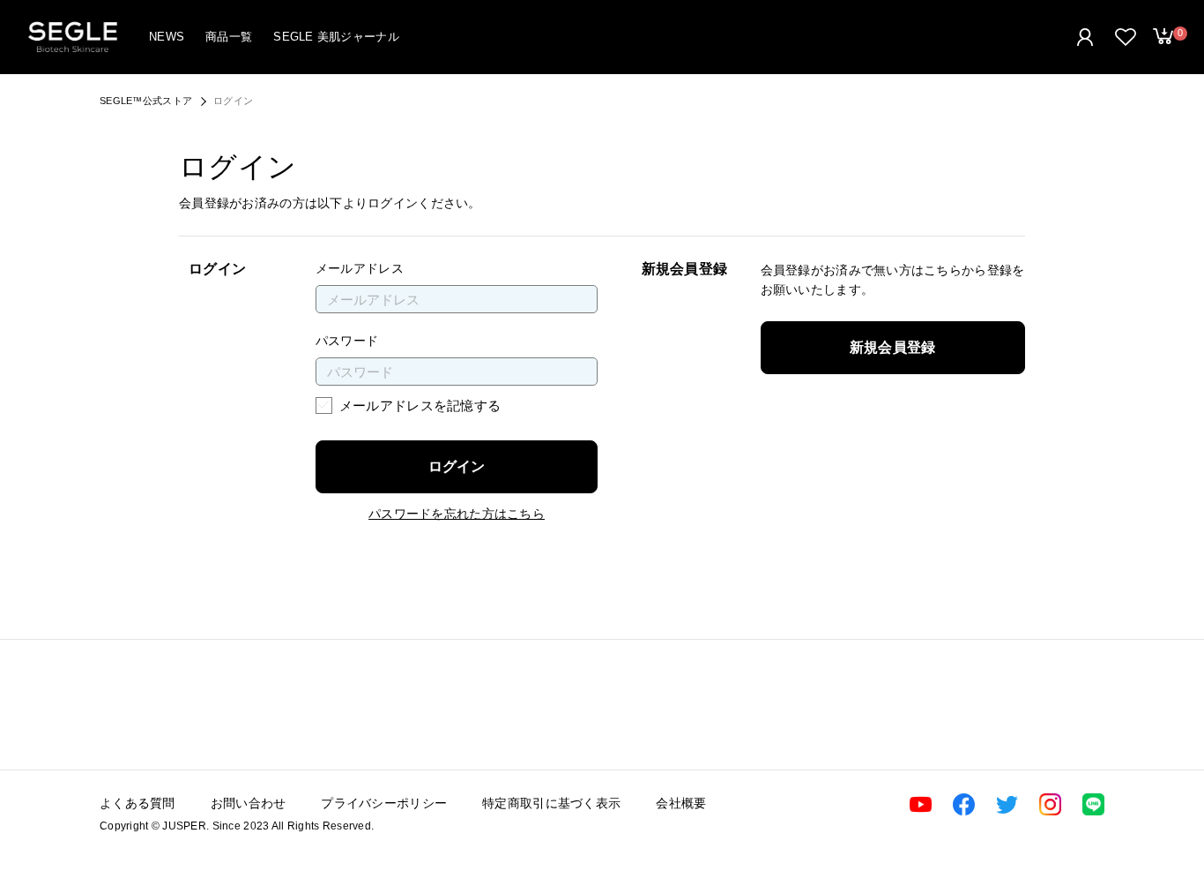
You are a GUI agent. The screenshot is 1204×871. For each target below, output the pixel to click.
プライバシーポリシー (384, 803)
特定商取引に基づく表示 (551, 803)
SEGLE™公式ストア (146, 100)
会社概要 (681, 803)
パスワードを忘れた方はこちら (456, 514)
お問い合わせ (248, 803)
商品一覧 (228, 36)
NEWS (166, 36)
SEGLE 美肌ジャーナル (336, 36)
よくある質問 (137, 803)
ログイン (456, 466)
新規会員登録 (893, 347)
